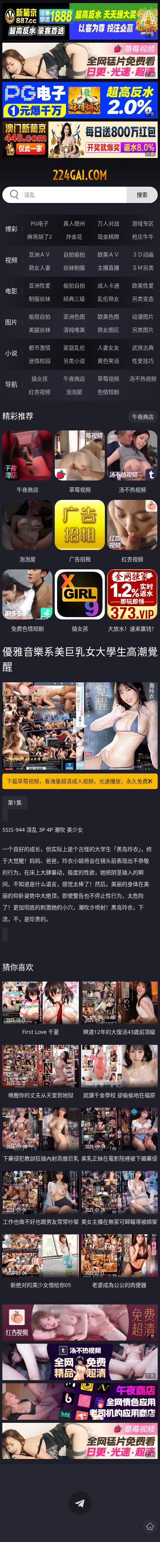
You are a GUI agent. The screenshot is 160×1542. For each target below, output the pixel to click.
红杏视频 (39, 391)
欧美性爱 (143, 285)
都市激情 (39, 347)
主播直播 (108, 267)
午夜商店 (74, 378)
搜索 (142, 194)
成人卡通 (108, 285)
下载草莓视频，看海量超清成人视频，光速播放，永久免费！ (80, 781)
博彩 (11, 229)
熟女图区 (108, 329)
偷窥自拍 (39, 316)
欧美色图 (108, 316)
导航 (11, 384)
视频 (11, 260)
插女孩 (39, 378)
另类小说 (74, 360)
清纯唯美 (74, 329)
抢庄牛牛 (143, 236)
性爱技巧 (143, 360)
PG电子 (40, 223)
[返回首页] (150, 1526)
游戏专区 (143, 223)
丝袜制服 (74, 267)
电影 (11, 291)
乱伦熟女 (108, 298)
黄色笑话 (108, 360)
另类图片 (143, 329)
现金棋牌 (108, 236)
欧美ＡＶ (108, 254)
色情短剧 (108, 391)
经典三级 (74, 298)
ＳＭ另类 (143, 267)
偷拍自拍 (74, 285)
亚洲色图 (74, 316)
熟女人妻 (39, 267)
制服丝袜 (39, 298)
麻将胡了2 (39, 236)
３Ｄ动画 (143, 254)
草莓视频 (108, 378)
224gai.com (80, 175)
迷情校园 (39, 360)
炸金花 (74, 236)
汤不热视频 (143, 378)
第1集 (15, 802)
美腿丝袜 (39, 329)
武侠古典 (143, 347)
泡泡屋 (74, 391)
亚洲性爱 (39, 285)
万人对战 (108, 223)
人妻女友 (108, 347)
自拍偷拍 (74, 254)
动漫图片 (143, 316)
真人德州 (74, 223)
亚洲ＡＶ (39, 254)
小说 (11, 353)
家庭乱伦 (74, 347)
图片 (11, 322)
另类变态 (143, 298)
